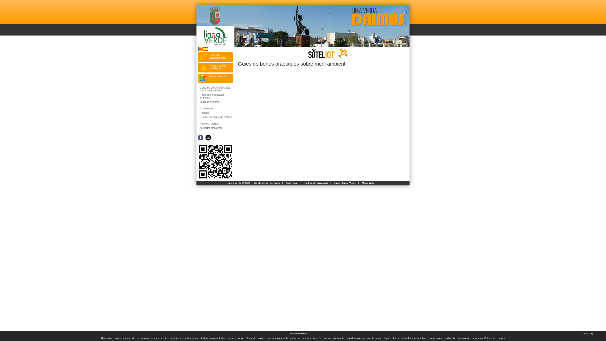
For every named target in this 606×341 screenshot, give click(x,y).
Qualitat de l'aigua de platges (216, 117)
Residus (204, 112)
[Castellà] (205, 50)
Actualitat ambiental (211, 127)
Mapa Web (368, 183)
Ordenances (207, 108)
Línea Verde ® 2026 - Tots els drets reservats (254, 183)
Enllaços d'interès (210, 101)
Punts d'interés (218, 76)
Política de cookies (494, 338)
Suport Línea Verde (345, 183)
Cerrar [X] (588, 333)
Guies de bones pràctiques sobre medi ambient (215, 89)
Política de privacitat (316, 183)
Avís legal (292, 183)
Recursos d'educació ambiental (212, 96)
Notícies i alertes (209, 123)
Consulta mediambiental (217, 56)
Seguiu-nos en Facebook (200, 137)
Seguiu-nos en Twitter (208, 137)
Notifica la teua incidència (217, 67)
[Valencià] (200, 50)
